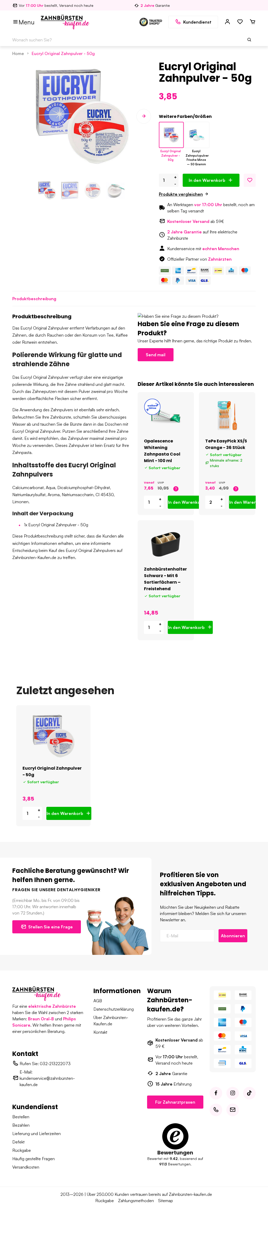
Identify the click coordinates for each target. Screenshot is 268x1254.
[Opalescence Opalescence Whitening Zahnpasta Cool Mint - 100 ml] (166, 416)
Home (18, 53)
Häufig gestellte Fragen (33, 1158)
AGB (97, 1000)
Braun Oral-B (41, 1018)
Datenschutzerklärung (113, 1009)
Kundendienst (197, 22)
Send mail (155, 354)
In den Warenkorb (207, 180)
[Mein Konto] (227, 22)
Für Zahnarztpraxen (175, 1102)
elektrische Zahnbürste (52, 1006)
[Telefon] (216, 1110)
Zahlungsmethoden (136, 1200)
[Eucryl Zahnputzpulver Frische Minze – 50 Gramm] (197, 135)
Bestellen (20, 1116)
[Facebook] (216, 1093)
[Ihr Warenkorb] (252, 22)
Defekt (18, 1142)
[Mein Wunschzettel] (240, 22)
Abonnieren (233, 935)
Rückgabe (21, 1150)
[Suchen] (249, 40)
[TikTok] (249, 1093)
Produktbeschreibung (34, 298)
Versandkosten (25, 1167)
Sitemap (165, 1200)
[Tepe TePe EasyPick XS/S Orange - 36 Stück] (227, 416)
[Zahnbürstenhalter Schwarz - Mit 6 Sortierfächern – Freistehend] (166, 544)
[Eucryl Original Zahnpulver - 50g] (171, 135)
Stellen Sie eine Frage (50, 926)
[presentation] (19, 116)
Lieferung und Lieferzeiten (36, 1133)
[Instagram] (232, 1093)
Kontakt (100, 1032)
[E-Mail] (232, 1110)
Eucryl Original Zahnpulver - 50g (63, 53)
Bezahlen (21, 1125)
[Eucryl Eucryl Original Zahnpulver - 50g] (53, 736)
